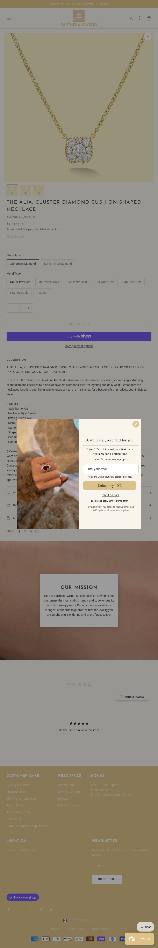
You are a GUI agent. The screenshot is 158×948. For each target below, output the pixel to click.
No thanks (111, 495)
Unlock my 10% (110, 485)
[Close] (136, 424)
